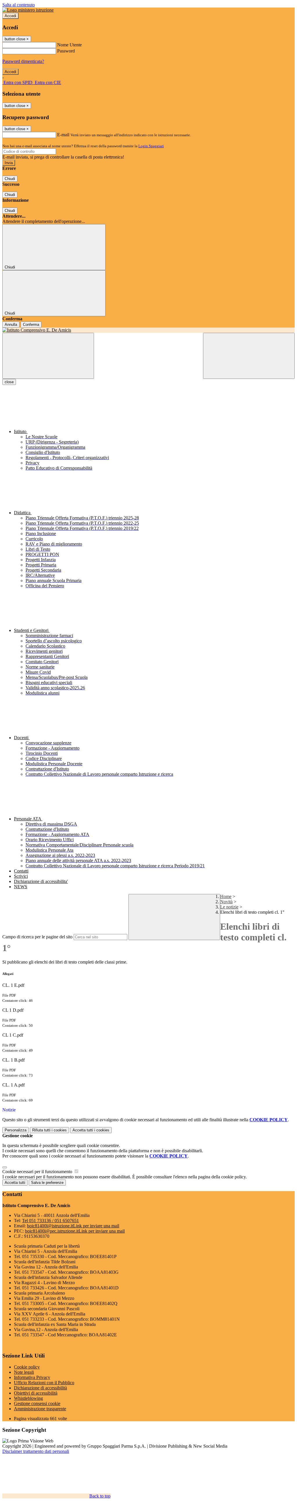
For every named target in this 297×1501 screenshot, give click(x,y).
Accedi (10, 16)
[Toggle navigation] (48, 356)
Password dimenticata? (23, 61)
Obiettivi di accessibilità (35, 1393)
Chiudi (10, 179)
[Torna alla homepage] (148, 330)
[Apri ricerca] (249, 356)
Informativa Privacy (32, 1377)
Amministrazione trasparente (40, 1408)
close (9, 382)
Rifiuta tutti (49, 1130)
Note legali (24, 1372)
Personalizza (15, 1130)
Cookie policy (27, 1366)
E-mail (63, 134)
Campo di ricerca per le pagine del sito (37, 936)
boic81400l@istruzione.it (73, 1225)
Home (225, 896)
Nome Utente (69, 44)
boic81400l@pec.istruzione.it (75, 1231)
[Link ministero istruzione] (28, 10)
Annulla (11, 324)
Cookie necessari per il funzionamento (37, 1171)
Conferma (31, 324)
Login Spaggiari (151, 146)
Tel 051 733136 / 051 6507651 (50, 1220)
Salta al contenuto (18, 4)
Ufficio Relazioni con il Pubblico (44, 1382)
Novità (226, 901)
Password (66, 50)
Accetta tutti (91, 1130)
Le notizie (229, 906)
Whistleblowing (28, 1398)
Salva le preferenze (47, 1182)
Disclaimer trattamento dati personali (35, 1451)
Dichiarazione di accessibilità (40, 1387)
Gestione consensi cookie (37, 1403)
